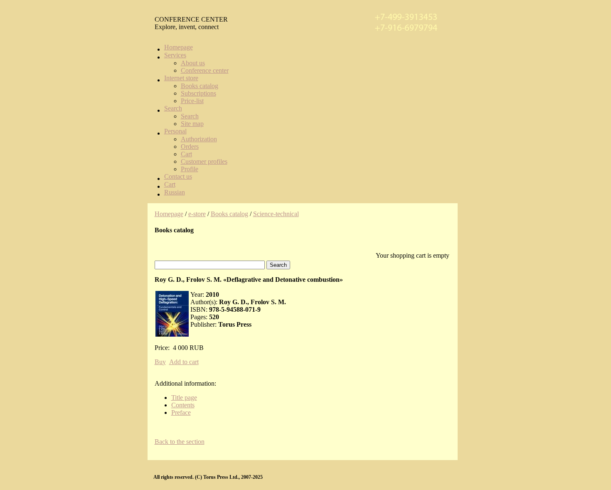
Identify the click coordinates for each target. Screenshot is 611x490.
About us (193, 62)
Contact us (178, 176)
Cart (186, 154)
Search (173, 108)
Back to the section (179, 441)
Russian (174, 192)
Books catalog (199, 85)
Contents (183, 405)
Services (175, 55)
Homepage (178, 47)
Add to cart (184, 361)
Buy (160, 361)
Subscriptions (198, 93)
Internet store (181, 77)
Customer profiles (204, 161)
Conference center (205, 70)
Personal (175, 131)
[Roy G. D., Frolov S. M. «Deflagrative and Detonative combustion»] (172, 314)
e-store (197, 213)
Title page (184, 397)
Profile (189, 168)
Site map (192, 123)
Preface (181, 412)
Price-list (192, 100)
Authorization (199, 139)
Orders (190, 146)
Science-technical (276, 213)
